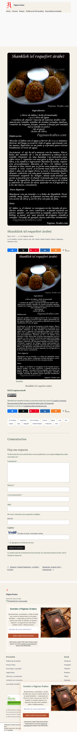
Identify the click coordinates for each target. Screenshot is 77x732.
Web (9, 504)
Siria (15, 241)
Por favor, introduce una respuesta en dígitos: (23, 514)
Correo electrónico (14, 495)
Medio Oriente (45, 239)
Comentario (12, 461)
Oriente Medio (37, 423)
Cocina (20, 239)
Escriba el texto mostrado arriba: (30, 534)
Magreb (26, 423)
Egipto (53, 420)
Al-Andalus (13, 239)
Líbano (37, 239)
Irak (30, 239)
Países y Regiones (57, 239)
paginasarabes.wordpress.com (35, 406)
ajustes (10, 730)
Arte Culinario (34, 420)
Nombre (11, 485)
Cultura (25, 239)
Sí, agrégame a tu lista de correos (21, 543)
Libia (18, 423)
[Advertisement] (38, 30)
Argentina (23, 420)
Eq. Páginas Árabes (27, 236)
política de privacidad (28, 644)
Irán (33, 239)
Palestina (10, 241)
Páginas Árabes (19, 5)
